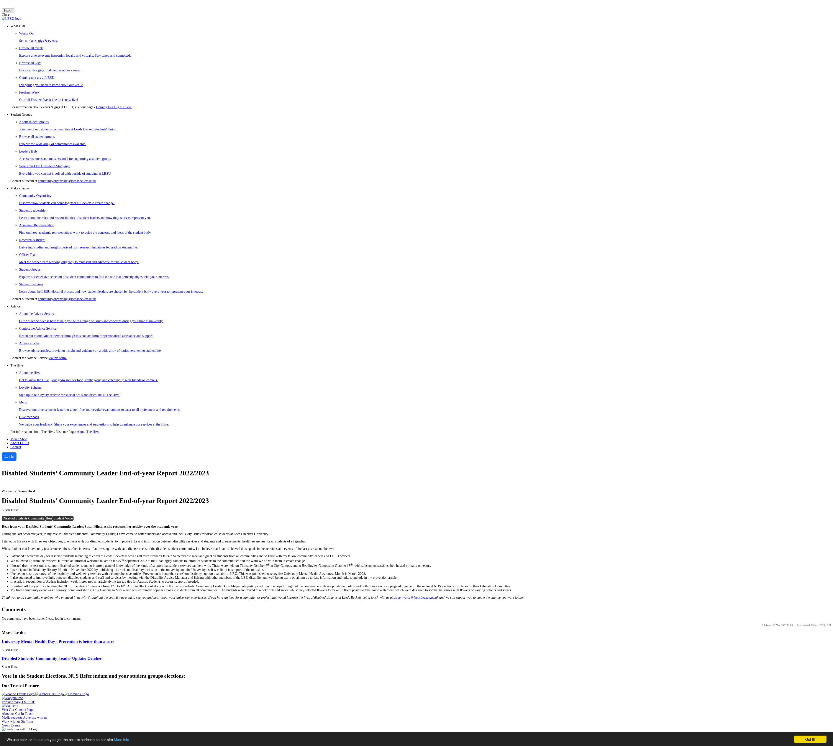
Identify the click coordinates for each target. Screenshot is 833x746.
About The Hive (88, 432)
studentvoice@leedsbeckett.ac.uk (416, 597)
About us (8, 713)
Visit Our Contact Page (17, 709)
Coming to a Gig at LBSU (114, 107)
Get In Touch (24, 713)
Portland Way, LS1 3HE (18, 702)
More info (121, 739)
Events (15, 725)
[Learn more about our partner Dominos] (77, 694)
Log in (9, 456)
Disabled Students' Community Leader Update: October (52, 658)
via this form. (58, 358)
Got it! (810, 739)
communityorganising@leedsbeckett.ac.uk (67, 181)
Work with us (11, 721)
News (6, 725)
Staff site (27, 721)
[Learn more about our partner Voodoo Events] (18, 694)
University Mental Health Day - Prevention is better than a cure (58, 641)
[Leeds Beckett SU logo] (11, 18)
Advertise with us (35, 717)
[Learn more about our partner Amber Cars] (50, 694)
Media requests (12, 717)
